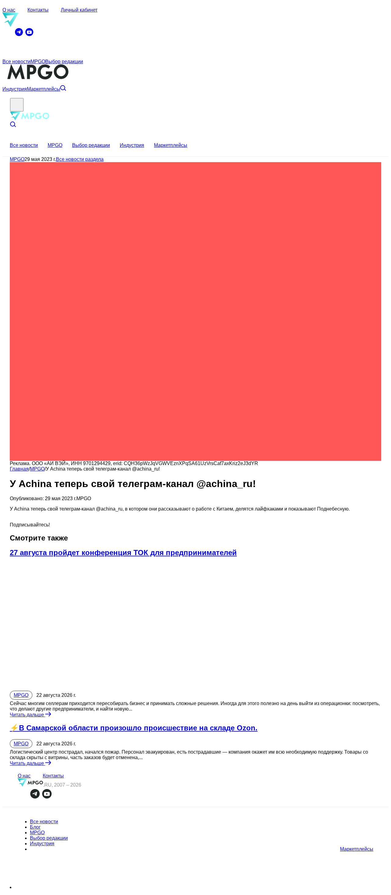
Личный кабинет (79, 10)
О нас (8, 10)
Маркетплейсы (43, 89)
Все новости (16, 61)
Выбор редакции (64, 61)
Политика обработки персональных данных (53, 888)
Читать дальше (27, 714)
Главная (19, 468)
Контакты (38, 10)
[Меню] (17, 104)
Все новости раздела (80, 159)
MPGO (38, 61)
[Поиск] (63, 89)
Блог (35, 827)
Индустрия (14, 89)
